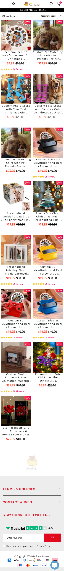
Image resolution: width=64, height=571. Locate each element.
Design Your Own (16, 69)
